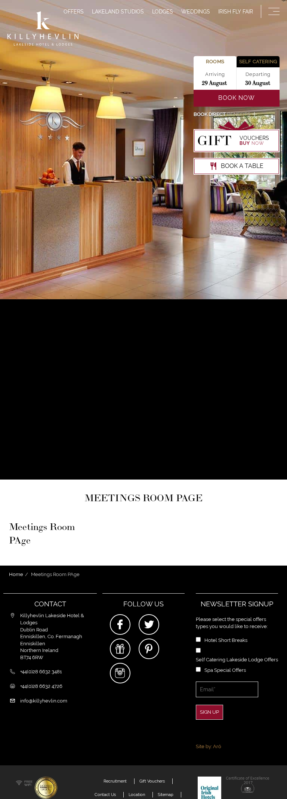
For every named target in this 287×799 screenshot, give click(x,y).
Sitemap (165, 794)
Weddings (195, 12)
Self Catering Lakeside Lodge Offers (237, 659)
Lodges (162, 12)
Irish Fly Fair (235, 12)
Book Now (236, 97)
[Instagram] (120, 673)
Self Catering (258, 61)
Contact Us (105, 794)
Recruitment (115, 781)
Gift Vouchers (152, 781)
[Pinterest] (149, 649)
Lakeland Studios (118, 12)
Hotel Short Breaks (225, 640)
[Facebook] (120, 624)
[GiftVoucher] (120, 649)
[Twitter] (149, 624)
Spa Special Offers (225, 670)
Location (137, 794)
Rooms (215, 61)
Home (16, 574)
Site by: (208, 746)
